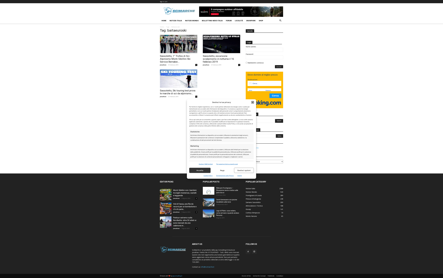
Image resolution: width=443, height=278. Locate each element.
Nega (222, 170)
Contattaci (279, 276)
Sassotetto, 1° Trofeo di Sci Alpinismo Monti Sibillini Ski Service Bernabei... (175, 59)
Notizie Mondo (192, 20)
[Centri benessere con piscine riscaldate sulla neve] (208, 202)
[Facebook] (248, 251)
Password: (249, 54)
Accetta (199, 170)
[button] (252, 102)
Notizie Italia (176, 20)
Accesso (279, 67)
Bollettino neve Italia (212, 20)
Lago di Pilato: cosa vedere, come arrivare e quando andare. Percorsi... (227, 213)
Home (164, 20)
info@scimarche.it (207, 267)
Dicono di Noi (246, 276)
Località (239, 20)
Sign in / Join (163, 1)
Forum (229, 20)
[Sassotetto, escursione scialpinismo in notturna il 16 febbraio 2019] (221, 44)
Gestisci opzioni (244, 170)
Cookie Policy (208, 175)
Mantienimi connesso (256, 63)
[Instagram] (254, 251)
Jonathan (163, 65)
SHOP (261, 20)
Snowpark (251, 20)
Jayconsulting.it (177, 276)
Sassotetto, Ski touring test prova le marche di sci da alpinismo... (177, 92)
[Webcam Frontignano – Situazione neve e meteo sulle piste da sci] (208, 191)
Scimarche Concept (259, 276)
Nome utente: (251, 47)
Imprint (239, 175)
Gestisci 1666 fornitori (206, 164)
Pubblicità (271, 276)
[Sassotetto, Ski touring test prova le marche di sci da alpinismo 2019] (178, 79)
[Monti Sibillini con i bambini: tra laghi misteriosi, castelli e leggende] (165, 194)
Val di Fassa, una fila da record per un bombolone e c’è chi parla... (184, 206)
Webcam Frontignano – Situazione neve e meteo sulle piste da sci (227, 190)
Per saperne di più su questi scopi (227, 164)
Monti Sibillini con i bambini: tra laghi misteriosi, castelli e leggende (185, 193)
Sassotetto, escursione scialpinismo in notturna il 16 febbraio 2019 (218, 59)
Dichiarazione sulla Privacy (225, 175)
